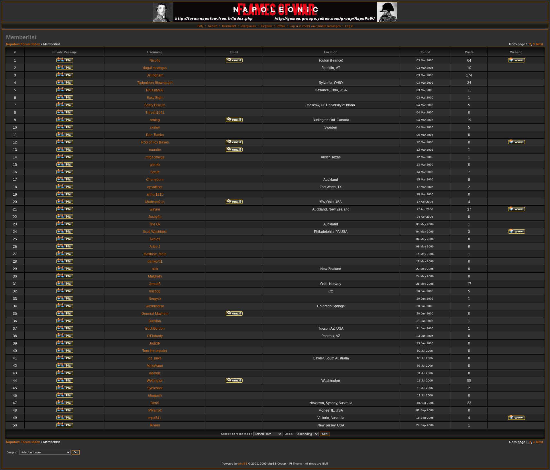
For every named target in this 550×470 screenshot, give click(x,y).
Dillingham (154, 75)
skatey (155, 127)
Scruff (154, 172)
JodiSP (154, 343)
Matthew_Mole (155, 254)
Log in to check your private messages (315, 25)
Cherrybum (155, 180)
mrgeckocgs (155, 157)
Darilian (155, 321)
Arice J (155, 247)
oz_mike (155, 358)
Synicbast (154, 388)
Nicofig (155, 60)
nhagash (155, 396)
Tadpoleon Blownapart (154, 83)
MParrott (155, 410)
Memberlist (229, 25)
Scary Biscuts (154, 105)
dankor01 (155, 261)
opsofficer (154, 187)
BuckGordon (155, 329)
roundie (155, 150)
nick (155, 269)
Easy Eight (155, 98)
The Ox (154, 224)
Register (266, 25)
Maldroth (155, 276)
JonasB (155, 284)
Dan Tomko (155, 135)
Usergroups (248, 25)
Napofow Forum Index (23, 44)
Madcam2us (154, 202)
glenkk (155, 165)
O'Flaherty (155, 336)
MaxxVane (155, 366)
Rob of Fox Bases (155, 142)
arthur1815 (155, 194)
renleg (155, 120)
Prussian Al (155, 90)
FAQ (200, 25)
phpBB (242, 463)
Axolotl (155, 239)
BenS (155, 403)
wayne (155, 209)
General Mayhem (155, 314)
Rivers (155, 425)
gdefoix (155, 373)
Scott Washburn (155, 232)
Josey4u (155, 217)
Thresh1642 (155, 113)
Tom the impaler (154, 351)
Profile (281, 25)
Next (539, 44)
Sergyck (155, 299)
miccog (154, 291)
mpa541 (154, 418)
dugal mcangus (155, 68)
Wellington (155, 381)
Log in (349, 25)
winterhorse (155, 306)
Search (212, 25)
